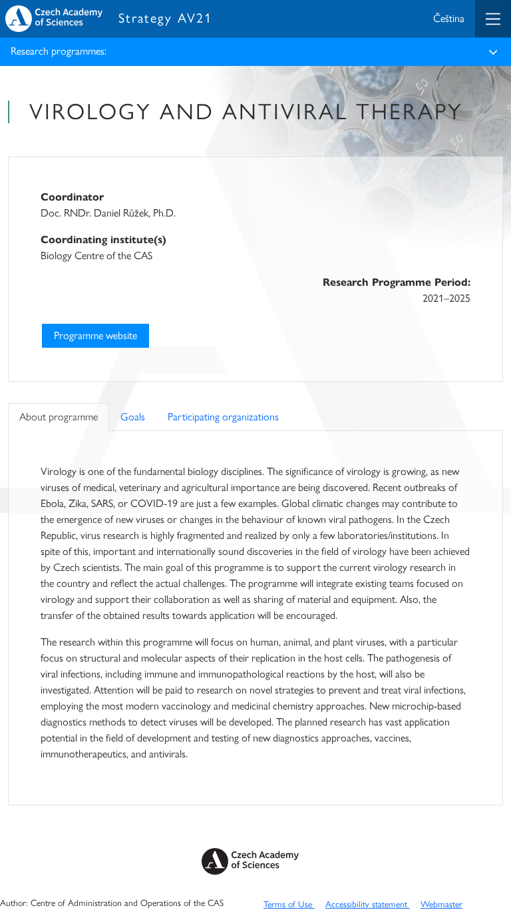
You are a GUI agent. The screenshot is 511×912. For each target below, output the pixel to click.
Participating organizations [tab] (223, 416)
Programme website (95, 335)
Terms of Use (289, 904)
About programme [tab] (58, 416)
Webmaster (441, 904)
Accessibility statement (367, 904)
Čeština (448, 18)
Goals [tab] (132, 416)
